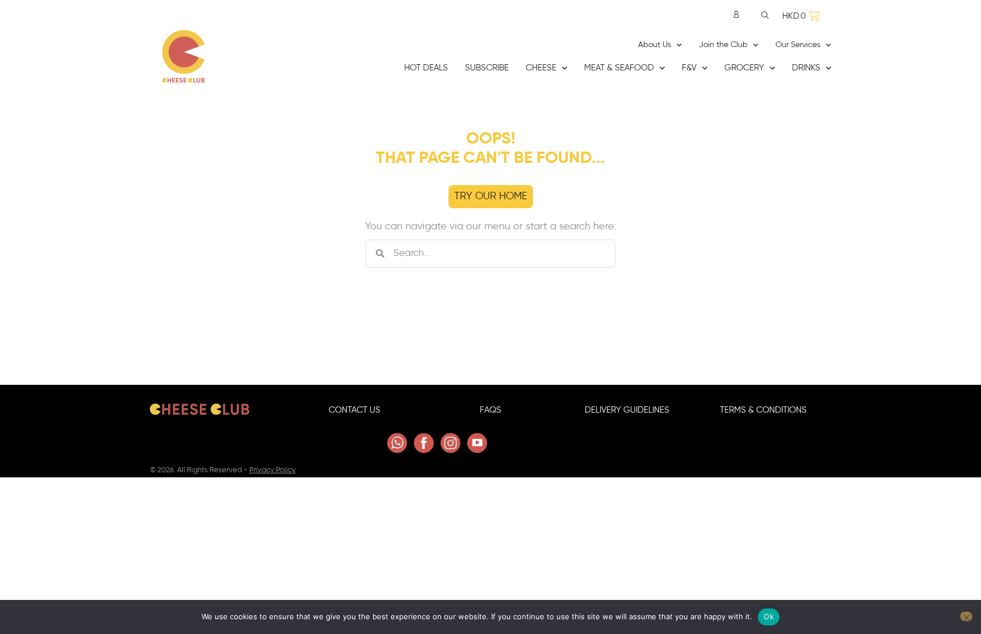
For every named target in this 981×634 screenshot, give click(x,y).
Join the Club (723, 45)
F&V (689, 68)
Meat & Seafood (619, 68)
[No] (966, 616)
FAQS (490, 410)
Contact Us (354, 410)
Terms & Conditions (763, 410)
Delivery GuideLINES (627, 410)
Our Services (797, 45)
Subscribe (487, 68)
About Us (654, 45)
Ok (769, 616)
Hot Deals (426, 68)
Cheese (541, 68)
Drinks (806, 68)
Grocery (744, 68)
